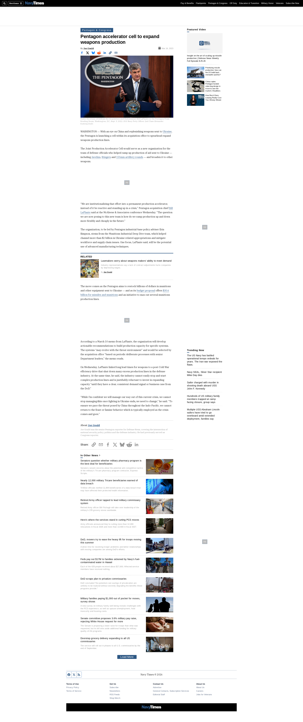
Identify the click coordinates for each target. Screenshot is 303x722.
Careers (199, 691)
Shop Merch (115, 698)
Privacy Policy (72, 687)
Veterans (280, 3)
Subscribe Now (292, 3)
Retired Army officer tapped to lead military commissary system (110, 501)
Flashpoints (201, 3)
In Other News (89, 455)
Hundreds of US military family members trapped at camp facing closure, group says (203, 399)
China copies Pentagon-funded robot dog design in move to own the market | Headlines (212, 86)
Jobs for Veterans (204, 694)
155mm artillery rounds (129, 157)
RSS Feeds (115, 694)
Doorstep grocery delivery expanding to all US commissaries (105, 640)
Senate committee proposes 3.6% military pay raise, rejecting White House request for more (108, 620)
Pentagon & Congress (217, 3)
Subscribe (114, 687)
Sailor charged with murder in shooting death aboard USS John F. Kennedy (203, 385)
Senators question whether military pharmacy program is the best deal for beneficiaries (111, 462)
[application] (205, 43)
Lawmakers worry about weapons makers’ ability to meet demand (136, 260)
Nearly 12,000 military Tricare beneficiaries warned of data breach (109, 482)
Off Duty (233, 3)
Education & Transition (249, 3)
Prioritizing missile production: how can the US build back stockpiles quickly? (213, 71)
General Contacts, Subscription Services (171, 691)
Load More (127, 656)
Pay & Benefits (187, 3)
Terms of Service (73, 691)
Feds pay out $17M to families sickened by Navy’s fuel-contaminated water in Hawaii (110, 561)
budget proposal (146, 290)
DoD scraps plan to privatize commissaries (103, 578)
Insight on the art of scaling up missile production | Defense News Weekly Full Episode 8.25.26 (204, 58)
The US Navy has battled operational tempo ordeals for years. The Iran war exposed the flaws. (204, 360)
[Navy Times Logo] (34, 3)
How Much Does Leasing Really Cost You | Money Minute (213, 97)
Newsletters (115, 691)
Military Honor (267, 3)
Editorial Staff (159, 694)
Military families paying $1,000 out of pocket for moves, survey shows (110, 600)
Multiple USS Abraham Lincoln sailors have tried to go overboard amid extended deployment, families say (203, 414)
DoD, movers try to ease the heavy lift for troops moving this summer (110, 541)
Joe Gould (88, 48)
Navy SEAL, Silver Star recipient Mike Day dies (204, 373)
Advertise (157, 687)
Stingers (106, 157)
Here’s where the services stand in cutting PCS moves (109, 519)
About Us (200, 687)
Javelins (95, 157)
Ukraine (167, 131)
